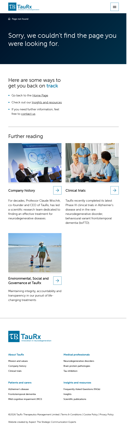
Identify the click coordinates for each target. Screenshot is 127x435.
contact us (28, 114)
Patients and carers (19, 382)
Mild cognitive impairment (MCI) (25, 399)
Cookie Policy (90, 414)
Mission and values (18, 360)
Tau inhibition (70, 370)
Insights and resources (47, 102)
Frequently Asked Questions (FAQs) (82, 389)
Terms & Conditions (71, 414)
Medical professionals (77, 354)
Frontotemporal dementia (22, 394)
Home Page (40, 95)
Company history (17, 365)
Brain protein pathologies (77, 365)
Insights (67, 394)
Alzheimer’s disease (18, 389)
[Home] (9, 19)
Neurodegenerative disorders (79, 360)
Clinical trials (14, 370)
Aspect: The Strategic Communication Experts (52, 421)
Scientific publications (75, 399)
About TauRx (16, 354)
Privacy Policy (107, 414)
